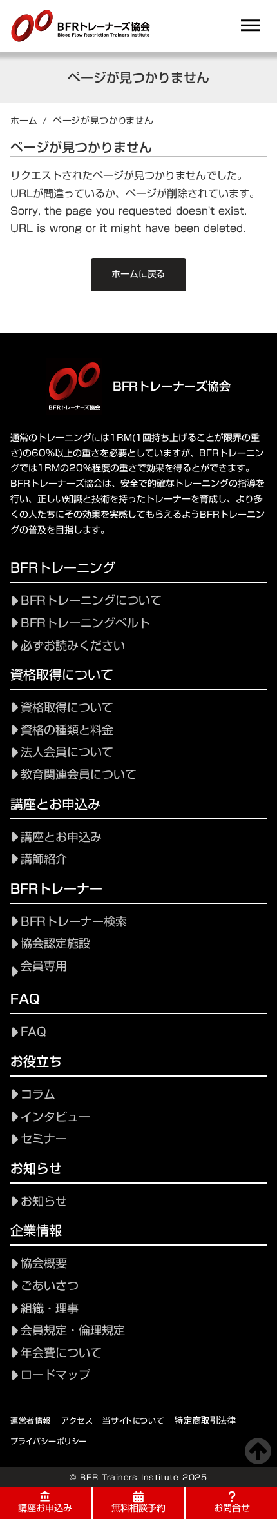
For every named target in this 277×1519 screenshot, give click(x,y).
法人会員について (67, 752)
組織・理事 (50, 1308)
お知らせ (44, 1201)
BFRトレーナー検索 (74, 922)
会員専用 (44, 966)
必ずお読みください (73, 646)
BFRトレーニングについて (91, 601)
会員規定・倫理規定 (73, 1330)
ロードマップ (55, 1375)
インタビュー (55, 1117)
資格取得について (67, 708)
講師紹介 (44, 859)
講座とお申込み (61, 837)
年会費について (61, 1353)
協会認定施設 (55, 944)
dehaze (250, 25)
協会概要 (44, 1263)
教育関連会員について (79, 775)
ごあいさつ (50, 1286)
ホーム (23, 120)
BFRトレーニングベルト (85, 623)
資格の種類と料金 (67, 730)
